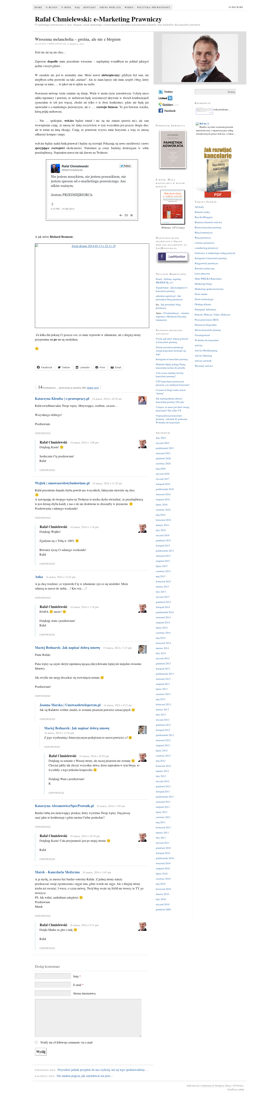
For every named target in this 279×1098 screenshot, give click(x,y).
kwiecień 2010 (163, 889)
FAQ (77, 7)
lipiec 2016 (162, 504)
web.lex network (203, 360)
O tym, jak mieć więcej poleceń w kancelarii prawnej (172, 340)
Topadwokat (162, 287)
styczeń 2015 (162, 596)
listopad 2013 (163, 668)
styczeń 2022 (162, 443)
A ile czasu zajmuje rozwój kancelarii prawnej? (169, 374)
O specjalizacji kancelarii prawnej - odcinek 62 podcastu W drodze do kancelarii (171, 419)
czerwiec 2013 (163, 694)
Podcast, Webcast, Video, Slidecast (212, 314)
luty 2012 (161, 776)
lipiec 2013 (162, 689)
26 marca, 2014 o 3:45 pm (97, 872)
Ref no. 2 (204, 118)
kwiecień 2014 (163, 643)
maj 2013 (161, 699)
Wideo (129, 7)
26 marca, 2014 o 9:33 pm (84, 925)
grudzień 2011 (163, 786)
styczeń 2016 (162, 535)
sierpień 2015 (163, 561)
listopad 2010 (163, 853)
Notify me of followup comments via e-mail (66, 1042)
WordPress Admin (235, 1089)
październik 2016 (165, 489)
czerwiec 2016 (163, 509)
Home (38, 7)
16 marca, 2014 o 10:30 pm (85, 836)
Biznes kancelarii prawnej (208, 227)
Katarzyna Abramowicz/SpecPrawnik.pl (64, 805)
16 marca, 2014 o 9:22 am (117, 705)
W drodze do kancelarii (207, 340)
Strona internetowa (84, 993)
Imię (77, 976)
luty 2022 (161, 438)
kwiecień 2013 (163, 704)
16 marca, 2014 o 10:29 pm (94, 756)
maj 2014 (161, 638)
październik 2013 (165, 673)
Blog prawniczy (203, 237)
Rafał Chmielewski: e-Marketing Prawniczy (98, 19)
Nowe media (201, 294)
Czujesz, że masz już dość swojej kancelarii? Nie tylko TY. (172, 408)
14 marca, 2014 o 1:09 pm (84, 442)
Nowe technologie (204, 299)
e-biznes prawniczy (204, 242)
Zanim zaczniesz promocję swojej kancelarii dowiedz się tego (171, 350)
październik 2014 (165, 612)
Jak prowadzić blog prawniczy (169, 297)
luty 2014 (161, 653)
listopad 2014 (163, 607)
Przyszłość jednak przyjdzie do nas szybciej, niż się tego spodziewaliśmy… (103, 1070)
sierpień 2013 (163, 684)
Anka (39, 576)
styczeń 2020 (162, 473)
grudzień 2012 (163, 724)
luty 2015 (161, 591)
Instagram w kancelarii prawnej (172, 359)
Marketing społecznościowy (209, 289)
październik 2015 (165, 550)
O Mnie (66, 7)
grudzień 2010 (163, 848)
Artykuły (199, 207)
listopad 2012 (163, 730)
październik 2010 (165, 858)
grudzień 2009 (163, 909)
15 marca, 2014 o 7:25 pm (117, 648)
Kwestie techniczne (205, 268)
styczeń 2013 (162, 719)
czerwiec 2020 (163, 463)
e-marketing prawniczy (206, 248)
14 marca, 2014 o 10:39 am (107, 399)
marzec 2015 (162, 586)
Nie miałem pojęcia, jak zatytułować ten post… (85, 1076)
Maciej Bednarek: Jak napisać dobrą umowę (67, 647)
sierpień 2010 (163, 868)
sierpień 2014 (163, 622)
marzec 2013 (162, 709)
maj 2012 (161, 760)
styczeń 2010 (162, 904)
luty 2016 (161, 530)
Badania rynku (202, 212)
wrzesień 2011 (163, 801)
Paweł (159, 279)
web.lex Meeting (203, 355)
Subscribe (236, 7)
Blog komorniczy (204, 232)
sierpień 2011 (163, 807)
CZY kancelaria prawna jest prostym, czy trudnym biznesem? (173, 383)
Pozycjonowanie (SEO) (206, 319)
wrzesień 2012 (163, 740)
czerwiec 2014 (163, 632)
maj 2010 (161, 883)
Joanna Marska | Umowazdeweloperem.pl (70, 704)
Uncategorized (202, 335)
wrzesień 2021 (163, 453)
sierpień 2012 (163, 745)
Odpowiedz (43, 433)
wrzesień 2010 (163, 863)
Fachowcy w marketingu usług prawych (215, 253)
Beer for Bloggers (204, 217)
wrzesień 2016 (163, 494)
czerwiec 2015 (163, 571)
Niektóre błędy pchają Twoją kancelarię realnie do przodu (170, 366)
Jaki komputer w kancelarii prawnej (171, 289)
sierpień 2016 (163, 499)
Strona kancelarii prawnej (208, 330)
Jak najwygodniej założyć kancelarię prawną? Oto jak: (170, 400)
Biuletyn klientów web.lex (208, 222)
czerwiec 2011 (163, 817)
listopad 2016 (163, 484)
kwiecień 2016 (163, 520)
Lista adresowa (202, 273)
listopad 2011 (163, 791)
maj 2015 (161, 576)
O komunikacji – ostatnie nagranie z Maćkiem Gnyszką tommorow (172, 316)
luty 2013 (161, 714)
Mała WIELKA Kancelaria (208, 278)
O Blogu (52, 7)
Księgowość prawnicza (206, 263)
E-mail (78, 985)
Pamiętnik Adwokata (205, 309)
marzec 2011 (162, 832)
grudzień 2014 (163, 602)
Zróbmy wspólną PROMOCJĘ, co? (168, 280)
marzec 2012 (162, 771)
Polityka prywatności (153, 7)
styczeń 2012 (162, 781)
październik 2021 (165, 448)
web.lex (199, 345)
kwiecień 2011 (163, 827)
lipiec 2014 (162, 627)
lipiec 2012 (162, 750)
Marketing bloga (203, 283)
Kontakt (90, 7)
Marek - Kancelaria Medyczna (57, 872)
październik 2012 (165, 735)
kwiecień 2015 (163, 581)
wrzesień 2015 (163, 555)
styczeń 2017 (162, 479)
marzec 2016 (162, 525)
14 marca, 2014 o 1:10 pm (84, 527)
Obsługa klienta (203, 304)
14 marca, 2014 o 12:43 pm (61, 577)
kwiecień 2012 (163, 766)
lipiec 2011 (162, 812)
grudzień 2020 (163, 458)
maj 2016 (161, 514)
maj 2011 (161, 822)
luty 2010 (161, 899)
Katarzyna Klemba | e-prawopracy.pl (62, 398)
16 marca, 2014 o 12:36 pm (59, 733)
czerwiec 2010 (163, 878)
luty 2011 (161, 837)
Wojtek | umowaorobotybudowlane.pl (62, 483)
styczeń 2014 (162, 658)
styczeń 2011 (162, 842)
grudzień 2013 (163, 663)
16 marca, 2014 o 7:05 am (111, 806)
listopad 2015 (163, 545)
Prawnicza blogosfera (206, 324)
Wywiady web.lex (204, 366)
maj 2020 (161, 468)
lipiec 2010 (162, 873)
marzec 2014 (162, 648)
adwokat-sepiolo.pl (166, 296)
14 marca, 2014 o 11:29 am (107, 483)
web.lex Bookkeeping (206, 350)
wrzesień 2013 (163, 679)
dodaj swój (93, 387)
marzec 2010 (162, 894)
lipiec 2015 (162, 566)
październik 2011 (165, 796)
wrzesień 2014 (163, 617)
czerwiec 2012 (163, 755)
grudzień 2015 (163, 540)
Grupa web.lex (110, 7)
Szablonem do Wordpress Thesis (216, 1085)
